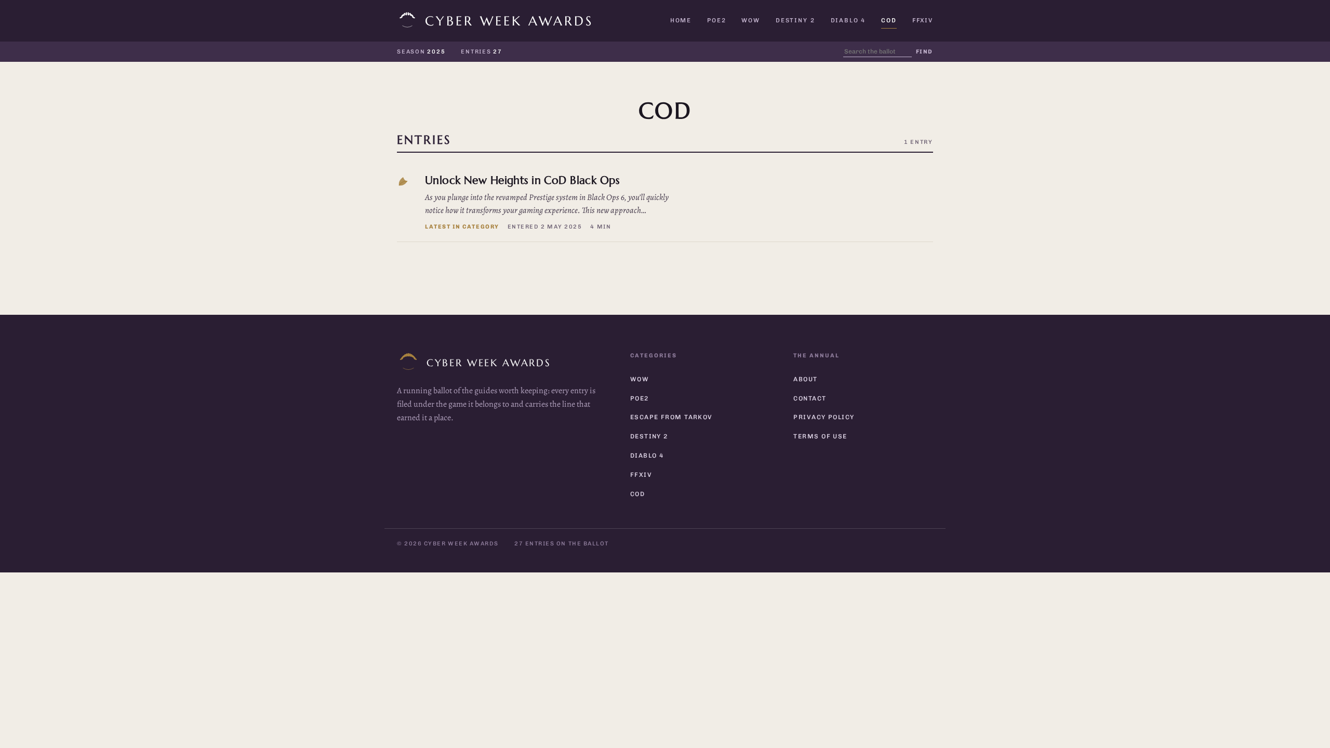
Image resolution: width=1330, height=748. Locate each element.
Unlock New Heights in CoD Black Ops (522, 180)
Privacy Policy (823, 417)
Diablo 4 (848, 20)
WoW (750, 20)
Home (680, 20)
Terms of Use (820, 436)
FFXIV (922, 20)
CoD (889, 20)
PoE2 (716, 20)
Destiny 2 (795, 20)
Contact (809, 398)
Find (924, 51)
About (805, 379)
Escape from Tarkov (671, 417)
